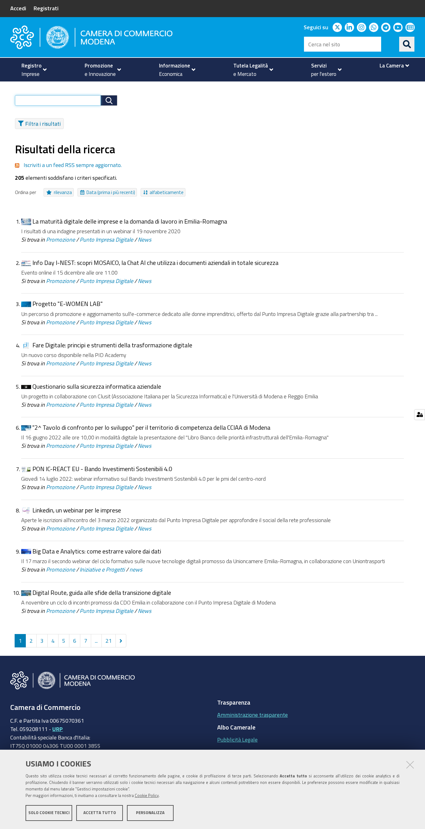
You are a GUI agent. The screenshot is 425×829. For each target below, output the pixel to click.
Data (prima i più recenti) (110, 192)
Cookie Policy (147, 796)
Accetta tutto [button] (99, 813)
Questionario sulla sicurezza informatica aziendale (96, 386)
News (144, 239)
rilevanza (63, 192)
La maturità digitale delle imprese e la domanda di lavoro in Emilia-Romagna (129, 221)
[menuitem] (31, 69)
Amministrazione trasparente (252, 714)
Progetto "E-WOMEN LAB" (67, 304)
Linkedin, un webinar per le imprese (76, 510)
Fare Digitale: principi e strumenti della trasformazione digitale (112, 345)
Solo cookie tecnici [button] (49, 813)
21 (108, 640)
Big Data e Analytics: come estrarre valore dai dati (96, 551)
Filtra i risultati (43, 123)
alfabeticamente (167, 192)
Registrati (46, 8)
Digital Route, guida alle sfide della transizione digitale (101, 592)
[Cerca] (407, 44)
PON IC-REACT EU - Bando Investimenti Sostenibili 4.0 (102, 469)
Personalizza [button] (150, 813)
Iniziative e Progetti (102, 569)
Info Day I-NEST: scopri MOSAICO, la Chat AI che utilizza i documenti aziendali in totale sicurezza (155, 263)
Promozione (60, 239)
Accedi (18, 8)
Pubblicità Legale (237, 739)
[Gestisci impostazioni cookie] (419, 414)
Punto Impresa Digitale (106, 239)
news (135, 569)
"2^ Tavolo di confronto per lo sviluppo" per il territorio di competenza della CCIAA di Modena (151, 427)
